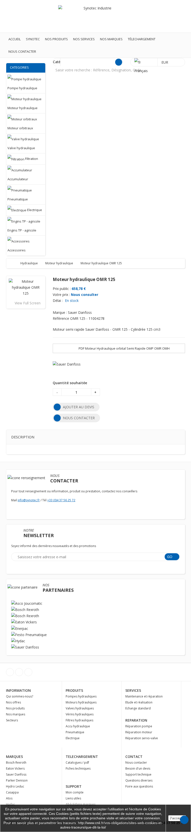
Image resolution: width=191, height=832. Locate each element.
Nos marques (111, 39)
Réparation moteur (138, 732)
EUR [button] (165, 62)
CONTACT (134, 756)
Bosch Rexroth (16, 762)
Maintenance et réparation (144, 696)
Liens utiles (73, 798)
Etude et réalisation (138, 702)
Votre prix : (61, 294)
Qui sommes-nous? (19, 696)
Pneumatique (75, 732)
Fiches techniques (78, 768)
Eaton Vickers (15, 768)
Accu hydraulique (78, 726)
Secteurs (12, 720)
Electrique (73, 738)
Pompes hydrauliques (81, 696)
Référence (61, 318)
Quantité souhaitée (70, 382)
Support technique (138, 774)
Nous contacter (22, 51)
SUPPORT (74, 786)
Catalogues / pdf (77, 762)
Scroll (184, 820)
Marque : (60, 312)
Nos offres (13, 702)
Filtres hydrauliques (79, 720)
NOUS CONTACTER (79, 418)
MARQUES (14, 756)
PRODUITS (74, 690)
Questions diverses (138, 780)
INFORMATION (18, 690)
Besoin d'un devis (137, 768)
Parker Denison (17, 780)
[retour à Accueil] (15, 263)
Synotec (33, 39)
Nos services (84, 39)
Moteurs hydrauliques (81, 702)
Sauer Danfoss (16, 774)
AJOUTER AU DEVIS (78, 407)
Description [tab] (22, 437)
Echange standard (138, 708)
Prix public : (62, 288)
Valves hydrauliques (80, 708)
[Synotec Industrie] (95, 16)
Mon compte (75, 792)
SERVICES (133, 690)
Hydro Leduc (15, 786)
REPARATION (136, 720)
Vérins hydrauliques (80, 714)
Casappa (12, 792)
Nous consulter (84, 294)
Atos (9, 798)
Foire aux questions (139, 786)
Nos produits (56, 39)
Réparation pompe (138, 726)
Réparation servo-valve (141, 738)
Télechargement (141, 39)
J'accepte (177, 818)
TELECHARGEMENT (82, 756)
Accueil (14, 39)
